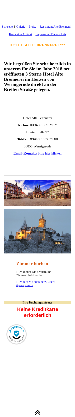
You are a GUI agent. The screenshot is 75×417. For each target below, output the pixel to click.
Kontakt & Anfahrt (20, 34)
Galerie (20, 26)
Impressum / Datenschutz (51, 34)
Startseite (7, 26)
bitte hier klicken (37, 153)
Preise (32, 26)
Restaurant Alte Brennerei (55, 26)
